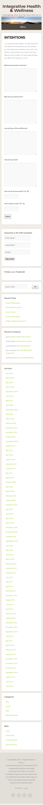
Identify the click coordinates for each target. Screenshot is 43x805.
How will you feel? (11, 160)
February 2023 (11, 423)
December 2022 (11, 428)
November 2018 (11, 532)
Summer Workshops (13, 303)
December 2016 (11, 595)
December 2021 (11, 464)
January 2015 (11, 654)
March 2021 (10, 478)
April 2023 (9, 414)
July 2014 (9, 681)
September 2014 (12, 672)
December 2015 (11, 623)
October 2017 (11, 573)
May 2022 (9, 450)
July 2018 (9, 546)
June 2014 (9, 686)
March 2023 (10, 419)
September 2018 (12, 541)
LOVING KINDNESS (27, 358)
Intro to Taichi (10, 312)
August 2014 (10, 677)
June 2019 (9, 514)
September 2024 (12, 391)
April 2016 (9, 609)
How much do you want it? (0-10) (16, 191)
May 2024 (9, 401)
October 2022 (11, 437)
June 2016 (9, 604)
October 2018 (11, 536)
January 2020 (11, 500)
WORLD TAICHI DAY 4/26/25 (16, 321)
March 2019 (10, 523)
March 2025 (10, 387)
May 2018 (9, 550)
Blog (7, 702)
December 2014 (11, 659)
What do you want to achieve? (15, 65)
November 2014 (11, 663)
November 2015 (11, 627)
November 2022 (11, 432)
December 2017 (11, 568)
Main (7, 711)
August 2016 (10, 600)
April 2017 (9, 586)
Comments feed (11, 740)
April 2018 (9, 555)
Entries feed (10, 735)
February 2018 (11, 564)
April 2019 (9, 518)
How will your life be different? (16, 128)
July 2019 (9, 509)
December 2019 (11, 505)
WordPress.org (11, 745)
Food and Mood (25, 346)
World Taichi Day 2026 (14, 307)
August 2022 (10, 446)
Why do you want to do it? (13, 97)
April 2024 (9, 405)
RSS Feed (18, 788)
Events (8, 706)
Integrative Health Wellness (22, 8)
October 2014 (11, 668)
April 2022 (9, 455)
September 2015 (12, 632)
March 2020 (10, 491)
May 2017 (9, 582)
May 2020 (9, 487)
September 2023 (12, 410)
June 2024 (9, 396)
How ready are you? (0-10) (14, 203)
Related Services (12, 715)
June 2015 (9, 636)
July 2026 (9, 373)
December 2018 (11, 527)
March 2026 (10, 378)
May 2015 (9, 641)
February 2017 (11, 591)
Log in (8, 731)
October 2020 (11, 482)
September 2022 (12, 441)
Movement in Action (25, 341)
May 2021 (9, 473)
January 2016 (11, 618)
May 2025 (9, 382)
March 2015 (10, 645)
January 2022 (11, 459)
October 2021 (11, 469)
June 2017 (9, 577)
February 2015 (11, 650)
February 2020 (11, 496)
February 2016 (11, 614)
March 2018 (10, 559)
